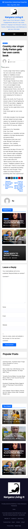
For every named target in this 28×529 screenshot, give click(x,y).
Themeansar (14, 505)
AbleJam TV (7, 518)
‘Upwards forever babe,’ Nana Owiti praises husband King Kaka (9, 185)
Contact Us (14, 518)
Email (4, 316)
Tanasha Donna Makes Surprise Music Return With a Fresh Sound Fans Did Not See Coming (14, 377)
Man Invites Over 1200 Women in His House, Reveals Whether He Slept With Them (13, 370)
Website (5, 325)
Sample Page (18, 525)
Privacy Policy (10, 525)
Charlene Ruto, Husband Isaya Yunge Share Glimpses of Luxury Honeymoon (14, 363)
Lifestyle (5, 43)
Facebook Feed (7, 522)
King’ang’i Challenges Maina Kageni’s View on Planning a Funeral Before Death (13, 385)
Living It (23, 522)
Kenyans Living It (14, 17)
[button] (24, 34)
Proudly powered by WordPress (9, 503)
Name (4, 307)
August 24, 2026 (10, 421)
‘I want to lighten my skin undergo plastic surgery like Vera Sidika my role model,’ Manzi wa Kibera (18, 186)
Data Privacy (21, 518)
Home (14, 509)
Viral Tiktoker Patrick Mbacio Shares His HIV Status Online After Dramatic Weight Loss (13, 392)
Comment (6, 276)
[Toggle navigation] (14, 34)
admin (15, 225)
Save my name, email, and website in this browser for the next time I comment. (13, 338)
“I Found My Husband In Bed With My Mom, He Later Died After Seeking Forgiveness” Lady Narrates (14, 513)
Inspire (13, 522)
